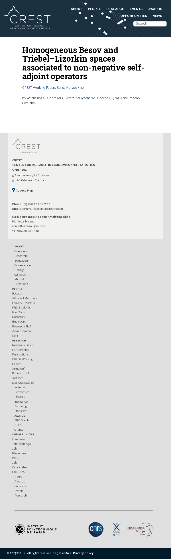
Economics (21, 392)
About (76, 9)
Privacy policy (83, 553)
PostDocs (18, 312)
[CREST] (27, 29)
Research (115, 9)
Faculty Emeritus (23, 303)
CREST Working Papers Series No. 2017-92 (53, 87)
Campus (20, 274)
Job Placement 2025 (19, 453)
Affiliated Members (24, 298)
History (19, 270)
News (157, 16)
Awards (155, 9)
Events (136, 9)
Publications (20, 354)
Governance (22, 265)
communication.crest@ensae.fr (42, 208)
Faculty (17, 293)
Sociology (20, 406)
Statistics (20, 411)
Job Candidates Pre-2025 (19, 467)
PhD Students (21, 307)
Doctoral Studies (23, 382)
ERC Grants (21, 420)
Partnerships (20, 349)
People (94, 9)
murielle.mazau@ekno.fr (28, 226)
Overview (20, 251)
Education (21, 260)
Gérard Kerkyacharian (80, 98)
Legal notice (62, 553)
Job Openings (21, 444)
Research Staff (21, 326)
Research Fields (22, 345)
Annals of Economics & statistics (21, 373)
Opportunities (133, 16)
